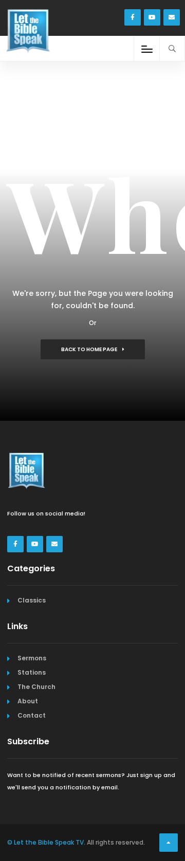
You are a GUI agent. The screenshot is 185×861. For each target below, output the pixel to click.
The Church (36, 686)
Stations (31, 672)
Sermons (31, 658)
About (27, 701)
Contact (31, 715)
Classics (31, 600)
